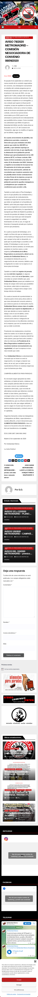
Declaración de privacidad (23, 994)
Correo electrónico (9, 633)
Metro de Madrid (14, 748)
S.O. (15, 66)
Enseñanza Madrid (10, 769)
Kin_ (18, 756)
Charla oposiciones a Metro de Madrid (18, 814)
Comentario (7, 585)
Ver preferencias (19, 990)
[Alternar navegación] (19, 27)
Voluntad (19, 769)
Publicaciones (20, 789)
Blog (6, 748)
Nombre (6, 622)
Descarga (16, 76)
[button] (35, 961)
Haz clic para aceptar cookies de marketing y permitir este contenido (22, 855)
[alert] (19, 669)
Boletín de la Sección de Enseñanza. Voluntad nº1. (17, 793)
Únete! (20, 456)
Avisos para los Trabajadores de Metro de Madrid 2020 (17, 38)
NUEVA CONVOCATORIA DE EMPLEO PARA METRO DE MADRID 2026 (18, 753)
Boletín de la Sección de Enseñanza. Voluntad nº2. (17, 772)
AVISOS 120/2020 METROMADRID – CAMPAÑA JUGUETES (18, 533)
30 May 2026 (10, 777)
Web (4, 644)
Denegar (19, 985)
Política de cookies (11, 994)
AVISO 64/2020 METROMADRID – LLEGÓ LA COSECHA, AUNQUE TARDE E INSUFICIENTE (27, 470)
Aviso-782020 (7, 76)
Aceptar (19, 980)
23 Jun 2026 (10, 756)
